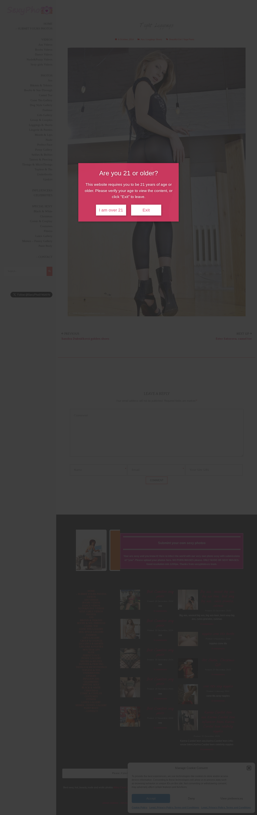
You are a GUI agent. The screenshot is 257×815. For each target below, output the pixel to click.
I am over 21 (111, 210)
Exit (146, 210)
